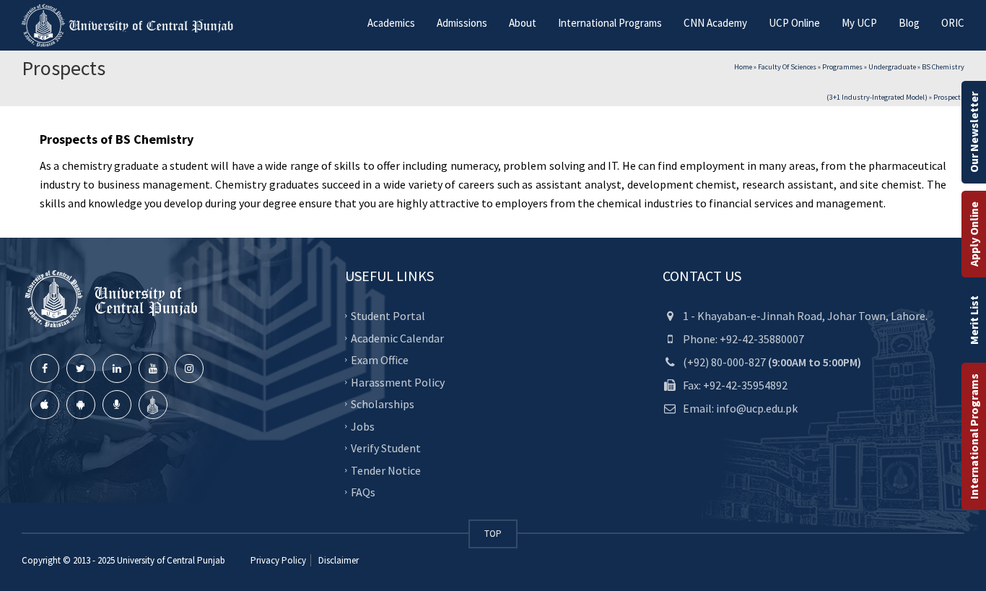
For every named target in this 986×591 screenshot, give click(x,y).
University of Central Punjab (171, 560)
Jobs (363, 425)
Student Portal (388, 316)
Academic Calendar (397, 337)
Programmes (842, 67)
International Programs (974, 436)
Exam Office (380, 360)
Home (743, 67)
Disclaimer (337, 560)
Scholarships (382, 404)
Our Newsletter (974, 132)
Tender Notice (386, 469)
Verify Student (386, 448)
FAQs (363, 492)
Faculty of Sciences (787, 67)
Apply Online (974, 234)
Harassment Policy (398, 381)
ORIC (952, 23)
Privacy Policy (278, 560)
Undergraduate (892, 67)
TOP (493, 533)
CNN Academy (715, 23)
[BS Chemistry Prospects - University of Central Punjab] (130, 25)
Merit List (974, 320)
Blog (909, 23)
